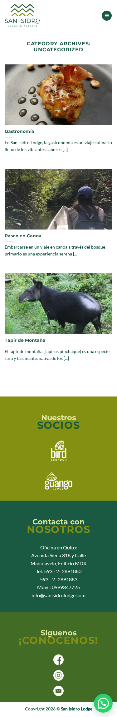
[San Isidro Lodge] (36, 15)
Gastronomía (19, 131)
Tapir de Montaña (25, 340)
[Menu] (107, 16)
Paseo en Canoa (23, 235)
